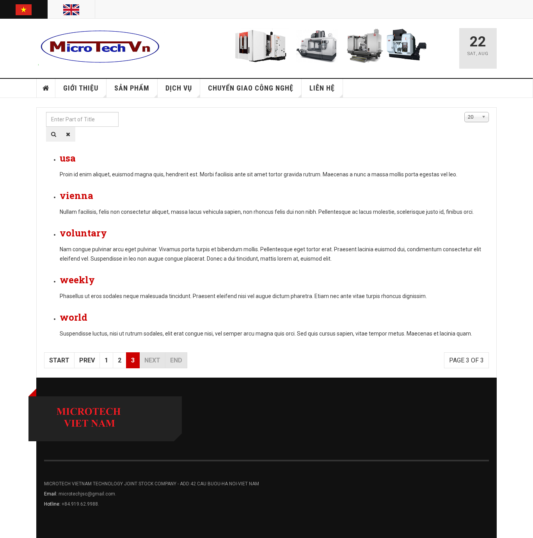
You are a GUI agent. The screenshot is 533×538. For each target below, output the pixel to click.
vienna (76, 195)
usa (68, 158)
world (73, 317)
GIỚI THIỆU (80, 88)
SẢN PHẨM (131, 88)
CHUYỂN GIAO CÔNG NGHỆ (250, 88)
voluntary (83, 233)
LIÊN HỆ (322, 88)
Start (59, 360)
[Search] (53, 134)
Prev (87, 360)
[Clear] (68, 134)
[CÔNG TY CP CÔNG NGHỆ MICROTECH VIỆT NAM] (100, 46)
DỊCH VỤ (178, 88)
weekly (77, 279)
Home (46, 88)
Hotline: (53, 504)
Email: (51, 494)
